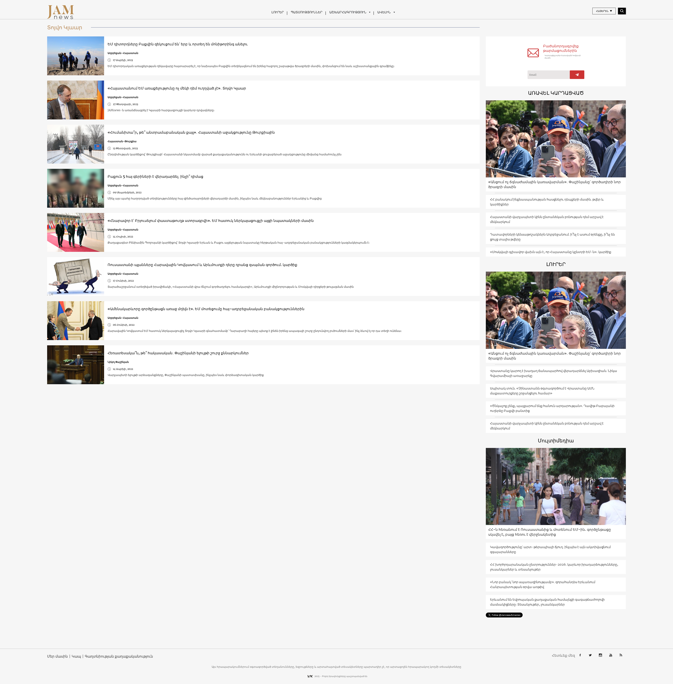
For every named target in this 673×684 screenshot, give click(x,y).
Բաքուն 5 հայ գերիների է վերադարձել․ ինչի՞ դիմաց (155, 176)
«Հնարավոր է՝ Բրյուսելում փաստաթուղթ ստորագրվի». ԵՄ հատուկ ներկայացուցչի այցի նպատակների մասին (211, 220)
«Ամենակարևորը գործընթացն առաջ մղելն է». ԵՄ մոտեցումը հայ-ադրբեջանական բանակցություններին (206, 309)
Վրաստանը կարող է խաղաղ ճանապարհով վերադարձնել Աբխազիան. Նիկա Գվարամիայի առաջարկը (553, 373)
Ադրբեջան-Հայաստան (123, 53)
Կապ (76, 656)
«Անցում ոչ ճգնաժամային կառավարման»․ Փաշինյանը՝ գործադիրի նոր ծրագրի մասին (554, 184)
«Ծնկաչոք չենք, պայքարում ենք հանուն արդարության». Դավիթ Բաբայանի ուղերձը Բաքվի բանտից (552, 408)
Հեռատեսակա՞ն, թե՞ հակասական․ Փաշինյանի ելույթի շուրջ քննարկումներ (178, 353)
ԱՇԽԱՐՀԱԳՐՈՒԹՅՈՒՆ (347, 12)
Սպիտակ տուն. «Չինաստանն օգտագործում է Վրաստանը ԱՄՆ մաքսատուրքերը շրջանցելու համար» (542, 390)
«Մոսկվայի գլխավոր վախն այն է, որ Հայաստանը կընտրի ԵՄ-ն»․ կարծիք (550, 252)
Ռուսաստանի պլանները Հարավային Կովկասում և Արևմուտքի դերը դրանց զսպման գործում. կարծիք (202, 264)
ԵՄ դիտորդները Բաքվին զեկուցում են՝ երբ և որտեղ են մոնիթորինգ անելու (178, 44)
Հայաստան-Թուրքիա (122, 141)
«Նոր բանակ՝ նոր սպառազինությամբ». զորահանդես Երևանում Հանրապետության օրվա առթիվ (542, 584)
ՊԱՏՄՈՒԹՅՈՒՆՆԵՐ (306, 12)
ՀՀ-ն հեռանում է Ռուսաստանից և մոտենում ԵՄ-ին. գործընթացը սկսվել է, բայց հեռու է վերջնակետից (549, 532)
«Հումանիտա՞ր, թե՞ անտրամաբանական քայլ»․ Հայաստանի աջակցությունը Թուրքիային (191, 132)
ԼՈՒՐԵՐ (277, 12)
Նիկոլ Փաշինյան (118, 362)
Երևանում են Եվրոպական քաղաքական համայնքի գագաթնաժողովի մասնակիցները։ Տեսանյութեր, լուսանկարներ (547, 601)
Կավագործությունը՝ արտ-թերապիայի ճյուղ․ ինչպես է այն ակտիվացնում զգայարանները (550, 549)
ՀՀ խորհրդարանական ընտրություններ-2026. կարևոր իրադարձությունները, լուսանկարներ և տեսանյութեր (554, 566)
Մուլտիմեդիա (556, 440)
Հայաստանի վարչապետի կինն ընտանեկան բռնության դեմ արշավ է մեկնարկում (547, 219)
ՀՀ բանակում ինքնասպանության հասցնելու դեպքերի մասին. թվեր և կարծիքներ (547, 201)
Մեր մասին (57, 656)
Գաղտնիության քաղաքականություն (119, 656)
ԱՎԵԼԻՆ (384, 12)
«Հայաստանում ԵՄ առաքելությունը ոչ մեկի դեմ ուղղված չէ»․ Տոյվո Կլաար (177, 88)
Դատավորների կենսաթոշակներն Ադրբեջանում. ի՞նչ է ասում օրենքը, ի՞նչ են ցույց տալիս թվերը (552, 236)
